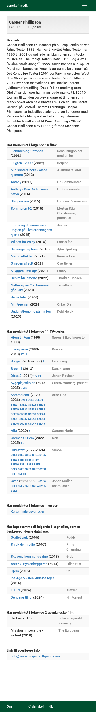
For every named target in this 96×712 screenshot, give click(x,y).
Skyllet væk (19, 537)
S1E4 (35, 455)
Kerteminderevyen (24, 512)
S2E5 (21, 469)
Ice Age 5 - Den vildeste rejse (32, 578)
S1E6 (14, 459)
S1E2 (21, 455)
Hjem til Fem (20, 338)
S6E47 (32, 423)
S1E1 (14, 455)
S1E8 (28, 459)
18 (25, 354)
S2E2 (31, 400)
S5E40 (41, 414)
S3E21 (15, 404)
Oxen (14, 481)
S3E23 (32, 404)
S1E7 (21, 459)
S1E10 (15, 464)
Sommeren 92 (21, 209)
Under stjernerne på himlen (31, 312)
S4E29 (15, 409)
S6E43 (32, 418)
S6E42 (23, 418)
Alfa (14, 431)
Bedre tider (19, 297)
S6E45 (15, 423)
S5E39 (32, 414)
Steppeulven (20, 201)
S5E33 (32, 409)
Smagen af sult (22, 263)
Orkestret (18, 450)
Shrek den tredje (23, 545)
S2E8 (42, 469)
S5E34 (41, 409)
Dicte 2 (16, 376)
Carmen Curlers (22, 438)
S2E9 (14, 474)
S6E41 (15, 418)
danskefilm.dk (17, 6)
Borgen (16, 361)
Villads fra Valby (23, 242)
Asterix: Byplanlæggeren (29, 564)
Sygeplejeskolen (23, 383)
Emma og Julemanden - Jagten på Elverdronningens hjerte (31, 230)
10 (39, 376)
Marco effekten (22, 256)
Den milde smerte (24, 278)
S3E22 (23, 404)
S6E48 (41, 423)
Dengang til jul (21, 597)
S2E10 (22, 474)
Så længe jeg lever (24, 249)
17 (22, 354)
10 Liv (15, 590)
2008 (41, 511)
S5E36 (23, 414)
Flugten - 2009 (22, 163)
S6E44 (41, 418)
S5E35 (15, 414)
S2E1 (24, 400)
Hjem (15, 571)
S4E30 (23, 409)
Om (9, 706)
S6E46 (23, 423)
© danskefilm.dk (40, 706)
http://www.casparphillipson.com (35, 656)
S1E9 (35, 459)
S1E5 (42, 455)
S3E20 (39, 400)
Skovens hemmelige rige (29, 557)
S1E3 (28, 455)
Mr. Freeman (20, 304)
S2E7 (35, 469)
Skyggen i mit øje (24, 271)
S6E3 (24, 388)
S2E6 (28, 469)
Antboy (16, 182)
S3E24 (41, 404)
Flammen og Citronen (27, 151)
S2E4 (14, 469)
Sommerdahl (20, 395)
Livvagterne (19, 349)
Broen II (16, 369)
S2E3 (37, 464)
